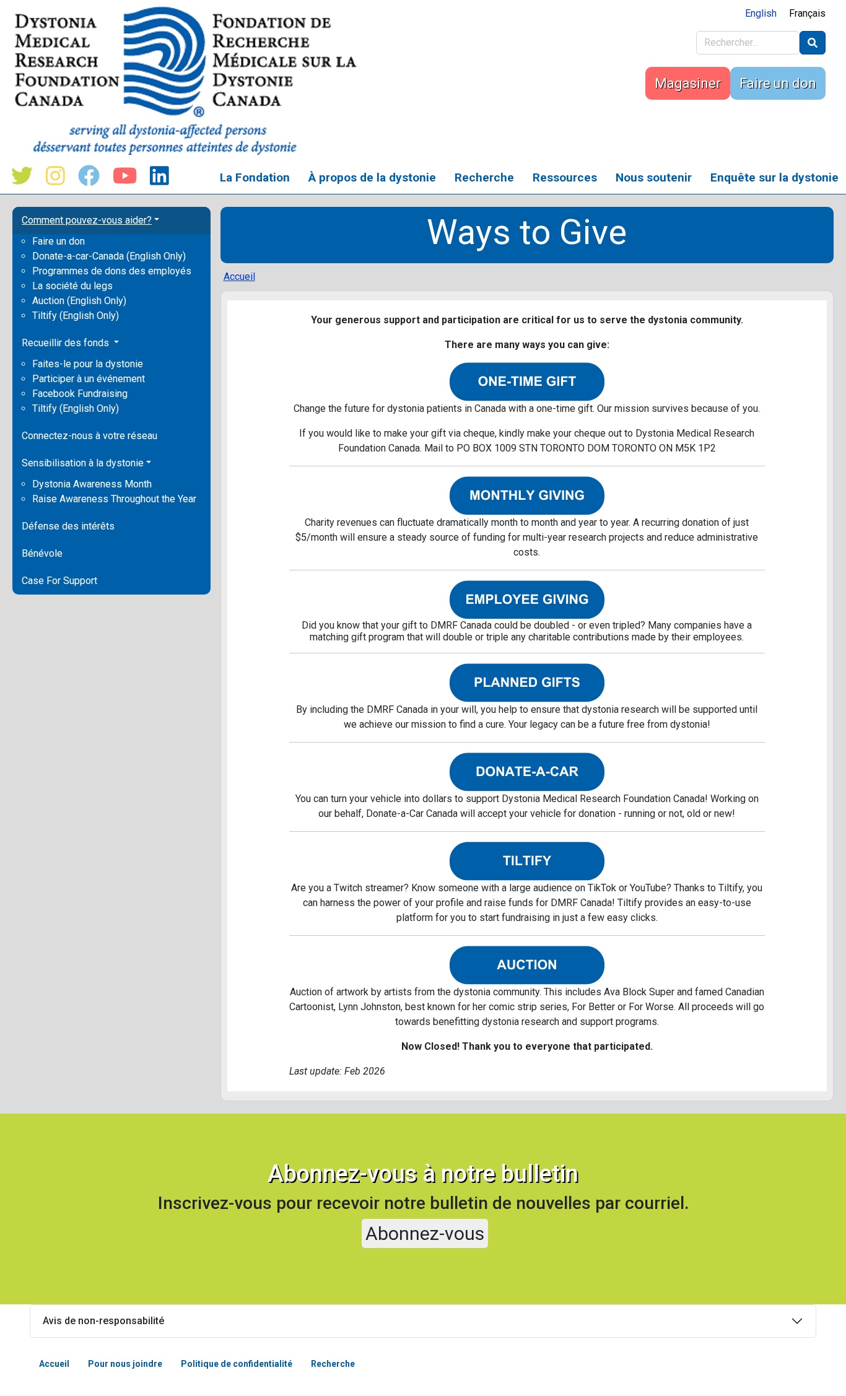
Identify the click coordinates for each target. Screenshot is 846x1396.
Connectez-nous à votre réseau (89, 436)
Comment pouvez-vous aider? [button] (87, 220)
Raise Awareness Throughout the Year (114, 499)
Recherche (484, 177)
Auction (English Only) (79, 301)
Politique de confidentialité (236, 1364)
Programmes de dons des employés (111, 271)
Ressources (565, 177)
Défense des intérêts (68, 526)
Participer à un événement (88, 379)
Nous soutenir (654, 177)
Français (807, 13)
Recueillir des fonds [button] (66, 343)
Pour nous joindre (125, 1364)
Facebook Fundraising (80, 393)
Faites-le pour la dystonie (87, 364)
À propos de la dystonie (372, 177)
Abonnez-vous (424, 1233)
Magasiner (688, 83)
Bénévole (42, 553)
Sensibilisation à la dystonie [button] (83, 463)
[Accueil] (190, 80)
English (761, 13)
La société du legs (72, 286)
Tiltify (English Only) (75, 315)
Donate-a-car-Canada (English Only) (109, 256)
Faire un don (777, 83)
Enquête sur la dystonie (774, 177)
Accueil (239, 276)
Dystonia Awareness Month (92, 484)
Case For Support (59, 581)
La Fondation (255, 177)
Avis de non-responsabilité (103, 1321)
